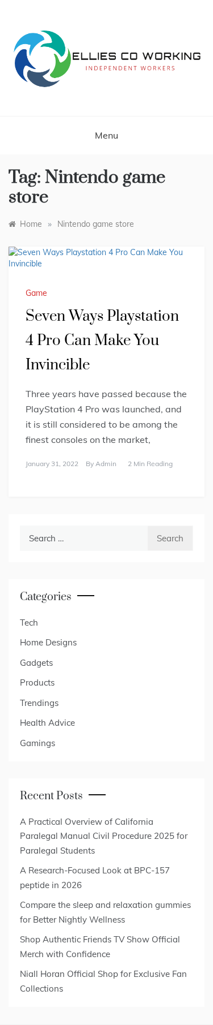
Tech (29, 622)
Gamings (37, 743)
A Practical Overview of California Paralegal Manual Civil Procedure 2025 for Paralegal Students (103, 836)
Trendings (39, 702)
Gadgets (36, 662)
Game (36, 293)
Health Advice (47, 722)
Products (37, 682)
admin (105, 463)
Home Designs (48, 642)
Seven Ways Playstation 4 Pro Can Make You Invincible (102, 340)
